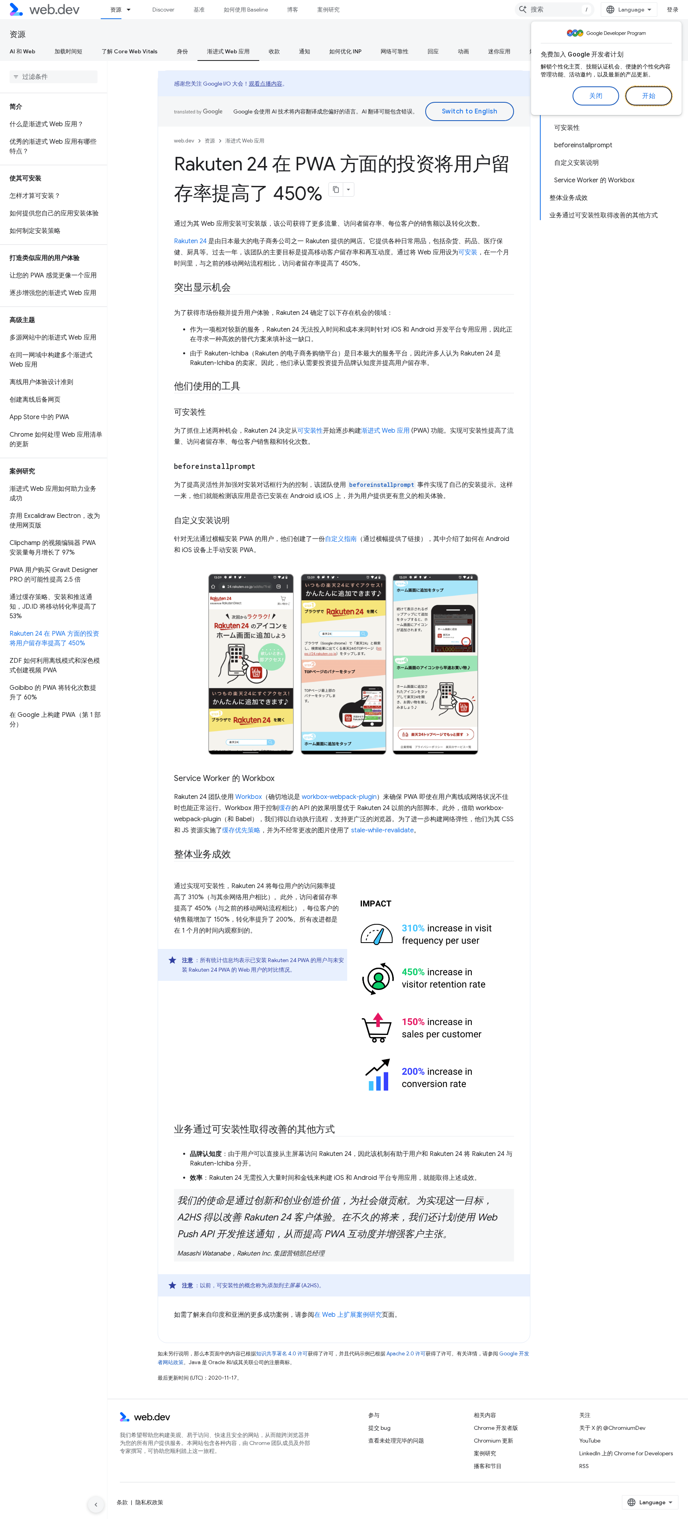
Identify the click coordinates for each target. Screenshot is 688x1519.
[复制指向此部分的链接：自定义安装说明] (237, 521)
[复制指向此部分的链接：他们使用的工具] (247, 387)
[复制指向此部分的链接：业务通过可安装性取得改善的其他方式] (342, 1129)
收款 (274, 51)
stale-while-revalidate (382, 830)
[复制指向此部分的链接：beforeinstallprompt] (263, 467)
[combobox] (554, 9)
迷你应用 (499, 51)
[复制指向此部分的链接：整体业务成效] (238, 855)
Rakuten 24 (190, 241)
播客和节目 (488, 1466)
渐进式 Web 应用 (228, 51)
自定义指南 (341, 539)
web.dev (184, 140)
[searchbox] (54, 76)
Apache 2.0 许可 (406, 1353)
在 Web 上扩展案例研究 (348, 1315)
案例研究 (328, 9)
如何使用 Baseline (246, 9)
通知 (304, 51)
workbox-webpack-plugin (339, 797)
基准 (199, 9)
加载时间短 (68, 51)
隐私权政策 (149, 1502)
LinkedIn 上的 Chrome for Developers (626, 1453)
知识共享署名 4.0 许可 (282, 1353)
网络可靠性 (394, 51)
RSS (584, 1466)
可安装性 (310, 431)
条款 (122, 1502)
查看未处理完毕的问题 (396, 1440)
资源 (115, 9)
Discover (163, 9)
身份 (182, 51)
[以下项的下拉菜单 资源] (132, 9)
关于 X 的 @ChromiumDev (612, 1427)
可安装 (467, 252)
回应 (433, 51)
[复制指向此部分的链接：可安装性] (213, 413)
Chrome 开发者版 (496, 1427)
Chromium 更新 (493, 1440)
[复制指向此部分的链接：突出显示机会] (238, 288)
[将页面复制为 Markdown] (336, 189)
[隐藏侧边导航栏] (96, 1505)
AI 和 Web (22, 51)
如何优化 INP (345, 51)
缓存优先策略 (241, 830)
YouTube (589, 1440)
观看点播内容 (265, 83)
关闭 (595, 96)
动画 (463, 51)
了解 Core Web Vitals (130, 51)
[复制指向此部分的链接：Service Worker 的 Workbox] (281, 779)
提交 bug (379, 1427)
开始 (648, 96)
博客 (292, 9)
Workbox (248, 797)
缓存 (285, 808)
